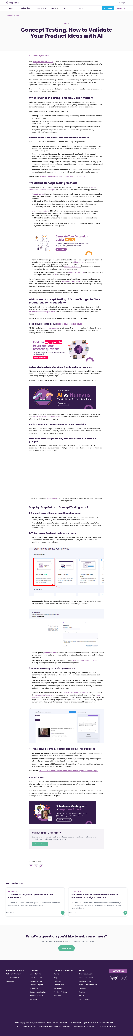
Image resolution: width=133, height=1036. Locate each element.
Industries (25, 8)
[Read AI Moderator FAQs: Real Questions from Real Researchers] (63, 913)
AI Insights (34, 988)
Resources (58, 988)
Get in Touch (84, 999)
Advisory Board (85, 981)
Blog (55, 977)
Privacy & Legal (80, 1023)
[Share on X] (36, 866)
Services (33, 999)
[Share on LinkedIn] (31, 866)
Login (123, 3)
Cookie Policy (66, 1023)
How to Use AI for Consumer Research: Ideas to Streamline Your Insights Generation (94, 896)
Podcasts (57, 981)
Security (92, 1023)
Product (10, 8)
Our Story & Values (86, 974)
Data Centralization (38, 992)
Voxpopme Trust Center (107, 1023)
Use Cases (41, 8)
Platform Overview (13, 974)
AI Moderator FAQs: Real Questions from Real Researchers (30, 896)
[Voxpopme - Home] (12, 3)
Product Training (60, 992)
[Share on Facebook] (41, 866)
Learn (53, 8)
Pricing (80, 8)
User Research (36, 977)
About (66, 8)
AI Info (81, 996)
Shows (56, 974)
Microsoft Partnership (88, 985)
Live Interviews (52, 498)
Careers (82, 988)
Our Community (12, 977)
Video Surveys (35, 974)
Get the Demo (39, 844)
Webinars (58, 996)
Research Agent (36, 985)
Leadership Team (86, 977)
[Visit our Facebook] (121, 978)
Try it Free (108, 8)
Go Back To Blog (12, 15)
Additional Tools (36, 996)
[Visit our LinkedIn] (112, 978)
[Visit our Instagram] (125, 978)
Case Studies (59, 985)
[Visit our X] (116, 978)
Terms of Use (52, 1023)
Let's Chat (121, 8)
